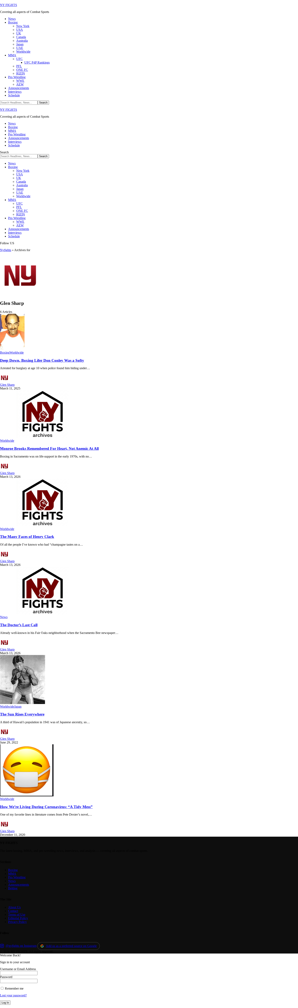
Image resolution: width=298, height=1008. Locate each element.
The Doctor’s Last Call (19, 625)
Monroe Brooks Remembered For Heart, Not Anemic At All (49, 448)
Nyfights (5, 250)
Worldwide (17, 352)
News (4, 617)
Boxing (5, 352)
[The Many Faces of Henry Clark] (42, 525)
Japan (17, 706)
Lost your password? (13, 995)
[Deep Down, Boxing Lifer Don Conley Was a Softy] (12, 349)
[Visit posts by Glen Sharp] (4, 381)
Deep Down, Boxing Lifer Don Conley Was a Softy (42, 360)
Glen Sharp (7, 384)
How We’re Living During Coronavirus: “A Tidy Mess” (46, 807)
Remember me (14, 988)
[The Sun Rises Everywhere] (22, 703)
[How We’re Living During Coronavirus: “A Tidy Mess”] (27, 795)
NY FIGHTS (8, 5)
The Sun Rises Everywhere (22, 714)
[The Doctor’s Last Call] (42, 613)
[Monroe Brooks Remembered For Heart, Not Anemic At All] (42, 437)
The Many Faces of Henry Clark (27, 536)
